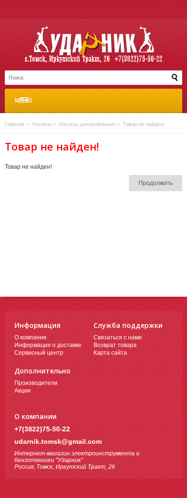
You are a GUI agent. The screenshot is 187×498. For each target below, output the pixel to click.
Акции (22, 390)
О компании (30, 337)
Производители (36, 383)
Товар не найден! (143, 124)
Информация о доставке (48, 345)
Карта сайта (110, 352)
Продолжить (156, 183)
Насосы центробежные (87, 124)
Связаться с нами (118, 337)
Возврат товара (115, 345)
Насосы (41, 124)
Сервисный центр (38, 352)
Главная (14, 124)
